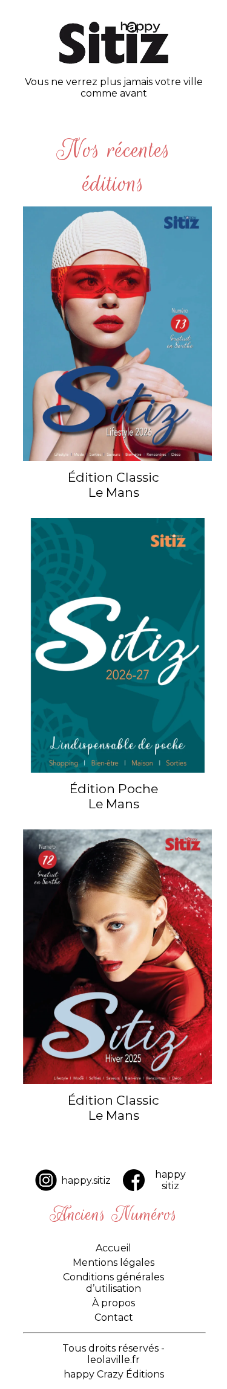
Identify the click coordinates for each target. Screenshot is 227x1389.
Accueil (113, 1248)
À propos (113, 1303)
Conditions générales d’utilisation (113, 1282)
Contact (113, 1317)
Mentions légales (113, 1262)
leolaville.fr (113, 1359)
